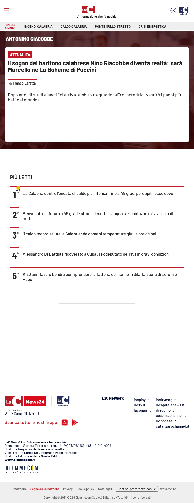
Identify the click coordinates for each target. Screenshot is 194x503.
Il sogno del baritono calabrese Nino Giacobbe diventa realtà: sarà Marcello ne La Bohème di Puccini (95, 66)
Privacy (68, 489)
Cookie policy (85, 489)
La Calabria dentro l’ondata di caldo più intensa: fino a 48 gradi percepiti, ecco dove (98, 193)
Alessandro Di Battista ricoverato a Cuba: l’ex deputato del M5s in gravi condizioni (96, 253)
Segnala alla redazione (44, 489)
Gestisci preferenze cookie (137, 489)
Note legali (105, 489)
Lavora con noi (167, 489)
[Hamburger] (6, 10)
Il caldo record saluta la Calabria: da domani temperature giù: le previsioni (89, 233)
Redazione (20, 489)
